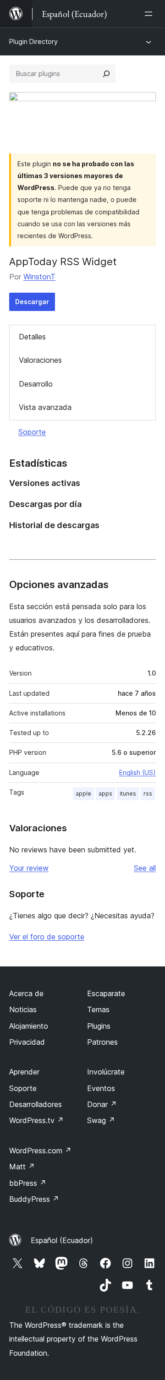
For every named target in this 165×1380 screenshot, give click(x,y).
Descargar (32, 301)
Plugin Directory (33, 41)
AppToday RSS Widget (63, 261)
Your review (29, 868)
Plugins (98, 1026)
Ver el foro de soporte (46, 936)
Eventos (101, 1088)
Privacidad (27, 1042)
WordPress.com (40, 1150)
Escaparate (106, 993)
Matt (22, 1166)
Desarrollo (36, 383)
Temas (98, 1009)
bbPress (27, 1183)
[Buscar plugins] (106, 74)
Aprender (24, 1071)
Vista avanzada (45, 407)
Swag (101, 1120)
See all (145, 868)
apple (83, 793)
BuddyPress (34, 1199)
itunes (128, 793)
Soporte (32, 431)
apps (105, 793)
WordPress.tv (36, 1120)
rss (147, 793)
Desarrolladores (35, 1104)
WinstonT (39, 276)
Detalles (32, 336)
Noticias (23, 1009)
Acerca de (26, 993)
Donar (102, 1104)
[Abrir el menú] (150, 13)
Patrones (102, 1042)
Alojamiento (28, 1026)
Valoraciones (40, 360)
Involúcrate (106, 1071)
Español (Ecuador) (62, 1240)
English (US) (137, 772)
